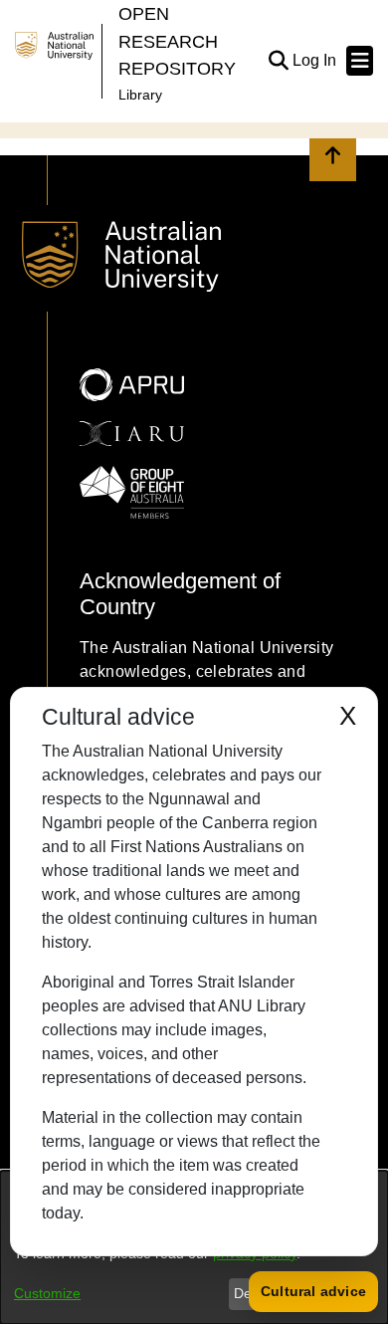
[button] (278, 61)
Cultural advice (313, 1291)
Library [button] (140, 95)
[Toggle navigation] (359, 61)
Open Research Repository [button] (177, 41)
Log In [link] (315, 60)
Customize (47, 1293)
